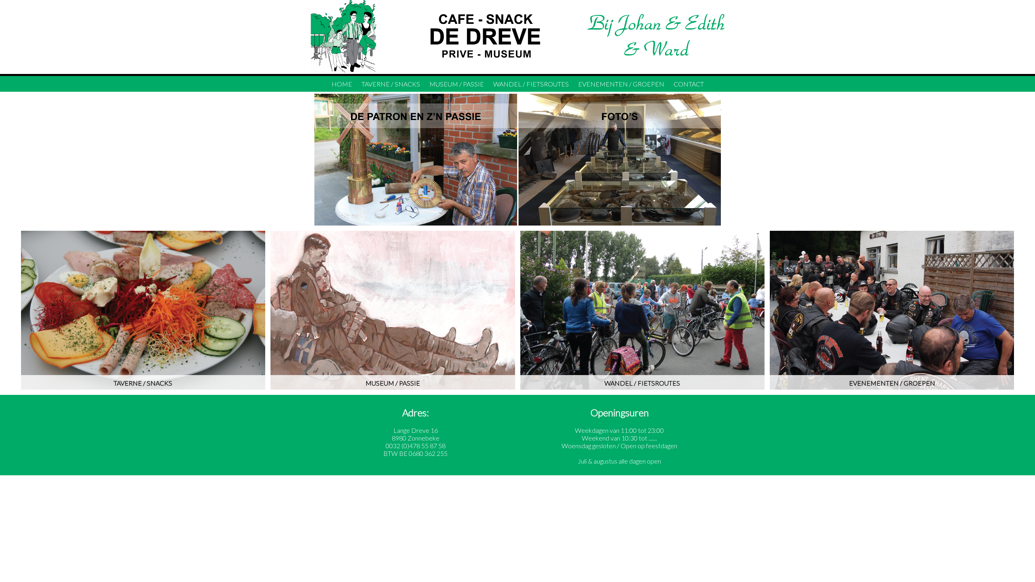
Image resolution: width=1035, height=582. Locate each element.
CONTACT (689, 84)
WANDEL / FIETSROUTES (531, 84)
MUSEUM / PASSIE (456, 84)
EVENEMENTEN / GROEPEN (621, 84)
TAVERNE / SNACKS (390, 84)
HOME (342, 84)
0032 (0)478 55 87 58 (416, 445)
